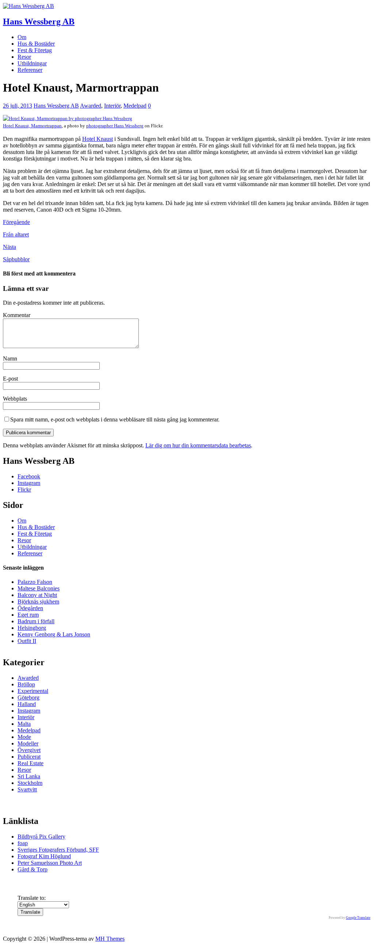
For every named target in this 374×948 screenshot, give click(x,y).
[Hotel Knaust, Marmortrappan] (67, 118)
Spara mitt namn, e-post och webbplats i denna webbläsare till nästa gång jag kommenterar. (115, 419)
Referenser (30, 70)
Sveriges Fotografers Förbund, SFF (58, 850)
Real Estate (30, 763)
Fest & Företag (35, 50)
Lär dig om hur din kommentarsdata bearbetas (198, 445)
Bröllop (26, 684)
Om (22, 37)
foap (23, 843)
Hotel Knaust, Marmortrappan (32, 125)
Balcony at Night (37, 595)
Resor (24, 57)
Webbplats (15, 399)
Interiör (112, 106)
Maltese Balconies (39, 588)
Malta (24, 724)
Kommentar (16, 315)
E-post (10, 378)
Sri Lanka (29, 776)
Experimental (33, 691)
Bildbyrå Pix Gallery (41, 836)
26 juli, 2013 (17, 106)
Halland (27, 704)
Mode (24, 737)
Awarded (90, 106)
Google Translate (358, 918)
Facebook (29, 476)
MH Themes (110, 939)
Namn (10, 358)
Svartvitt (27, 789)
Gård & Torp (32, 869)
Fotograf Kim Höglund (44, 856)
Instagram (29, 483)
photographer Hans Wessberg (115, 125)
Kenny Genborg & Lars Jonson (54, 634)
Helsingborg (32, 628)
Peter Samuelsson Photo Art (50, 863)
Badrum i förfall (36, 621)
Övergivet (29, 750)
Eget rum (28, 615)
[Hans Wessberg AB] (28, 6)
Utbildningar (32, 63)
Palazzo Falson (35, 582)
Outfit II (27, 641)
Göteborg (28, 697)
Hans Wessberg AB (56, 106)
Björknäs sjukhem (38, 601)
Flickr (24, 489)
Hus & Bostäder (36, 44)
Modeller (28, 743)
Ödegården (30, 608)
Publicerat (29, 757)
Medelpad (134, 106)
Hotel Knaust (97, 139)
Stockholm (30, 783)
